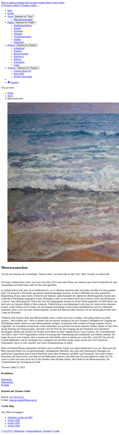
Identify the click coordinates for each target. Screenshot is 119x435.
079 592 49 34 (16, 397)
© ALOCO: (7, 431)
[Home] (19, 5)
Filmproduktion (33, 431)
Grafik (56, 431)
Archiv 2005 (13, 423)
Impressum (6, 379)
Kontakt (5, 385)
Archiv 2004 (13, 425)
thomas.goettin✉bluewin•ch (23, 400)
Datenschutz (7, 382)
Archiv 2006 (13, 420)
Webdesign (19, 431)
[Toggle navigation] (38, 6)
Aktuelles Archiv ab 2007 (20, 417)
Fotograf (47, 431)
